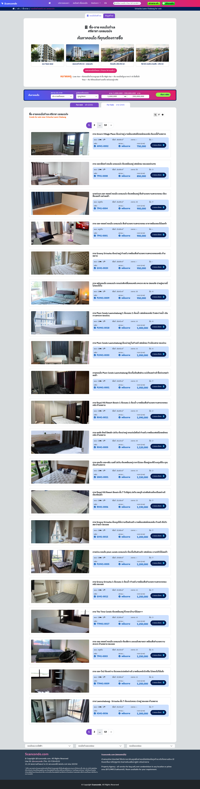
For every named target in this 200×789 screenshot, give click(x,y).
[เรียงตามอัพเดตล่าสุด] (162, 115)
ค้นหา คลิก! (164, 94)
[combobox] (127, 3)
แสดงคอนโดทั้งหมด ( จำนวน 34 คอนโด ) (100, 70)
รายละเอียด (157, 145)
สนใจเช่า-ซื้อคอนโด (80, 3)
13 (105, 125)
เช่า (18, 8)
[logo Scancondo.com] (13, 3)
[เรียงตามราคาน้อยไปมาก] (155, 115)
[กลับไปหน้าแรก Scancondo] (13, 8)
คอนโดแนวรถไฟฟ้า (34, 746)
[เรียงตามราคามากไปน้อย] (159, 115)
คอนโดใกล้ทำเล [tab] (95, 15)
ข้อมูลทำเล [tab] (109, 15)
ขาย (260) (115, 104)
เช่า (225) (84, 104)
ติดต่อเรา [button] (95, 3)
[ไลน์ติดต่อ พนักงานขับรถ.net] (169, 3)
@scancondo (37, 761)
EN (105, 3)
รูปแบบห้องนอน (82, 93)
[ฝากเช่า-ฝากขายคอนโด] (154, 3)
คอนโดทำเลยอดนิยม (86, 746)
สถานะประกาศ (56, 93)
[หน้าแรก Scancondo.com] (50, 3)
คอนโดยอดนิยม (135, 746)
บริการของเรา (63, 3)
